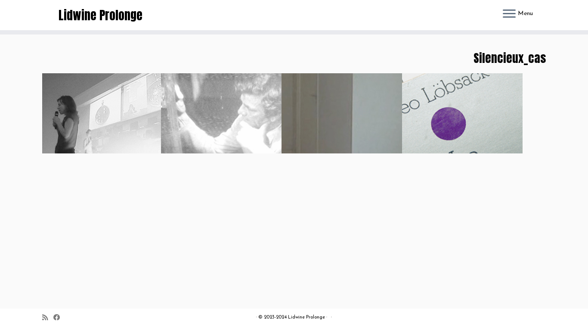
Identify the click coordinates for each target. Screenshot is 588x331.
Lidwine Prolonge (100, 15)
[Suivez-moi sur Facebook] (59, 318)
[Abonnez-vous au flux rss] (47, 318)
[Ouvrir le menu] (509, 14)
